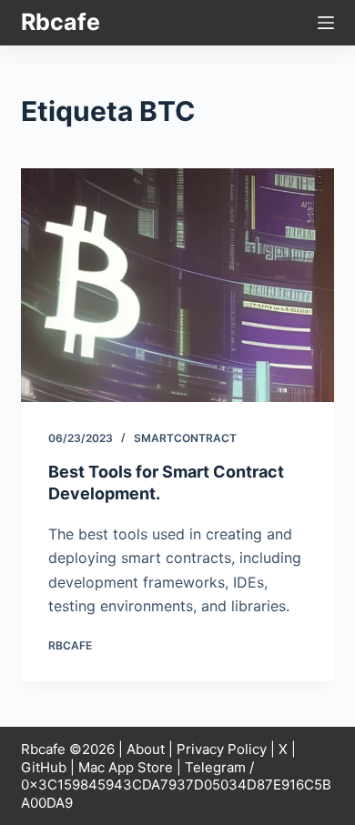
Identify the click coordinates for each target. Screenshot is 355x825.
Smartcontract (185, 438)
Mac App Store (125, 767)
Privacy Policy (222, 749)
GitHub (43, 767)
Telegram (215, 767)
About (146, 749)
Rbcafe (60, 21)
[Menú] (326, 23)
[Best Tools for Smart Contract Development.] (177, 285)
